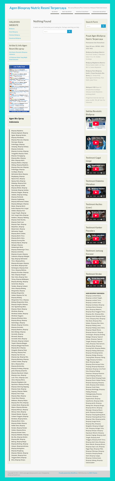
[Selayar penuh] (104, 173)
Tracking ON (24, 111)
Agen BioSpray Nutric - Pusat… (20, 87)
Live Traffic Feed (19, 67)
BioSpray (55, 11)
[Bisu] (101, 173)
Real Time (19, 111)
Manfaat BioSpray (82, 11)
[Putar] (88, 173)
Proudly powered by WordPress (68, 473)
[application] (96, 169)
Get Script (14, 111)
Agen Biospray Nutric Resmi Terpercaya (38, 8)
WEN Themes (93, 473)
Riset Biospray (67, 11)
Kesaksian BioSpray (99, 11)
